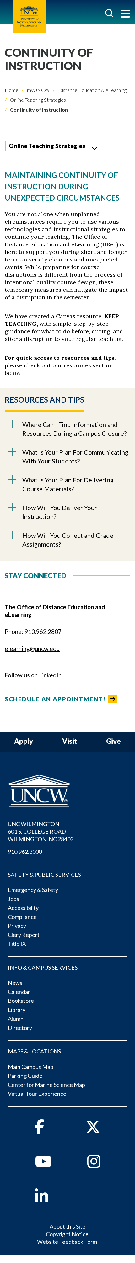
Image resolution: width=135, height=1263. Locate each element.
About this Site (67, 1226)
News (15, 982)
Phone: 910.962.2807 (33, 631)
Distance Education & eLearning (92, 90)
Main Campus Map (30, 1066)
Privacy (17, 925)
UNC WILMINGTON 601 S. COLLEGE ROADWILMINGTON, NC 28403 (40, 831)
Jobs (13, 898)
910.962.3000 (25, 851)
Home (12, 90)
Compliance (22, 916)
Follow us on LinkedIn (33, 675)
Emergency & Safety (33, 889)
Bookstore (21, 1000)
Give (113, 741)
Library (16, 1009)
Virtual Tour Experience (37, 1093)
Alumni (16, 1018)
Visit (69, 741)
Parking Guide (25, 1075)
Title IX (17, 943)
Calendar (19, 991)
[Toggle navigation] (125, 14)
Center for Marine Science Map (46, 1084)
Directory (20, 1027)
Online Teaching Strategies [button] (47, 145)
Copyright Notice (67, 1234)
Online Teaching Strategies (37, 100)
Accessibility (23, 907)
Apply (23, 741)
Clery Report (24, 934)
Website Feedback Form (67, 1241)
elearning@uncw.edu (32, 648)
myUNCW (38, 90)
